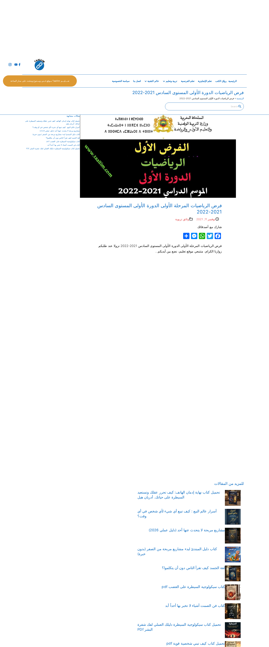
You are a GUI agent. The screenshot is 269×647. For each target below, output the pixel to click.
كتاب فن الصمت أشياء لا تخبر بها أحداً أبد (63, 145)
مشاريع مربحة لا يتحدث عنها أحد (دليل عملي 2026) (60, 131)
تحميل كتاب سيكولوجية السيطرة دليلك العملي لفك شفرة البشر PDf (53, 148)
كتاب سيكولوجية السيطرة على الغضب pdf (63, 141)
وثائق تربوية (182, 219)
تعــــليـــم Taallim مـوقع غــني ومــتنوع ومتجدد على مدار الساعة (39, 80)
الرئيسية (240, 98)
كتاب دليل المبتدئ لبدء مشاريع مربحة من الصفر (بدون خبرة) (56, 134)
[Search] (240, 106)
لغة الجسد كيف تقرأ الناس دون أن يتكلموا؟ (63, 138)
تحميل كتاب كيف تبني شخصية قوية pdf (195, 643)
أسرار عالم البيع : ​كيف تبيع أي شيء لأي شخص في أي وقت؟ (56, 127)
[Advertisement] (151, 27)
